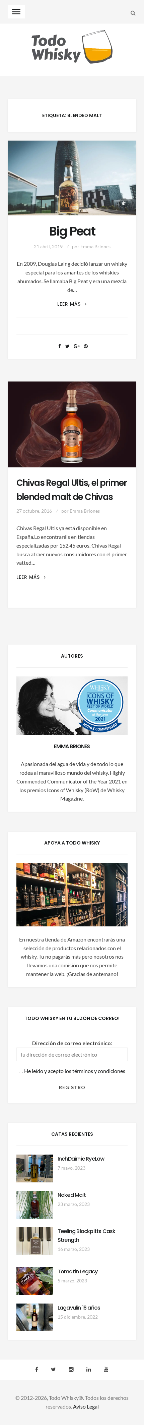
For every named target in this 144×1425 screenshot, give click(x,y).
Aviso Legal (86, 1406)
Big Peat (72, 231)
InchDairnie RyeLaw (81, 1159)
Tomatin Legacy (78, 1271)
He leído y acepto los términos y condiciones (74, 1071)
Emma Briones (95, 246)
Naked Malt (72, 1195)
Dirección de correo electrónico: (72, 1043)
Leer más (72, 304)
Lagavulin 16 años (79, 1308)
